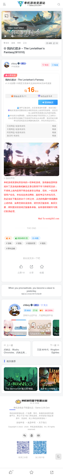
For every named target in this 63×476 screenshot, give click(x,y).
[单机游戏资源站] (31, 401)
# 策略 (8, 243)
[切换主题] (58, 457)
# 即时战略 (10, 248)
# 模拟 (42, 243)
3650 (28, 310)
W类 (19, 42)
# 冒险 (19, 243)
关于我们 (43, 422)
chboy (14, 63)
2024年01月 (23, 238)
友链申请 (20, 422)
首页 (7, 42)
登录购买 (49, 102)
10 (36, 310)
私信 (56, 64)
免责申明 (31, 422)
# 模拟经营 (30, 243)
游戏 (13, 42)
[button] (46, 174)
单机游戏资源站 (36, 426)
